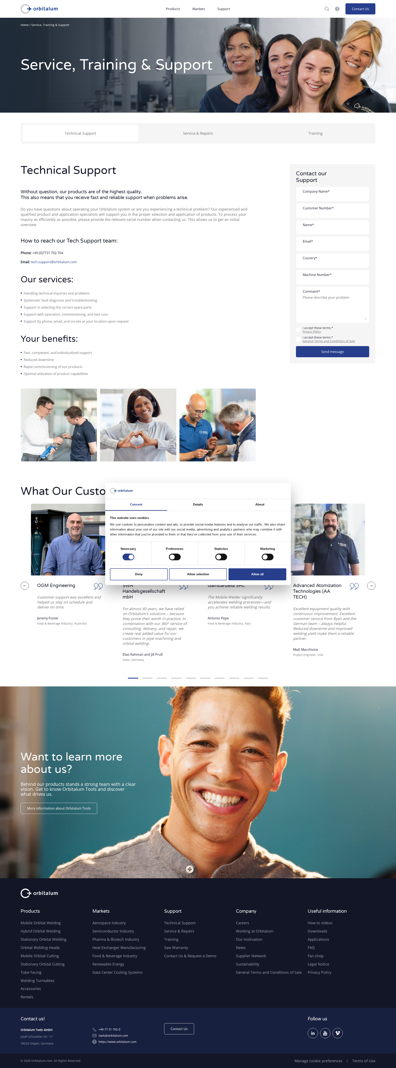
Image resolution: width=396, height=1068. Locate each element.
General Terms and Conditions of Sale (329, 341)
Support (223, 9)
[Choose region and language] (337, 9)
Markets (198, 9)
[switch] (175, 557)
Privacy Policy (312, 332)
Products (173, 9)
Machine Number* (317, 274)
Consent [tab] (136, 504)
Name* (308, 225)
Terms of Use (363, 1060)
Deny (139, 574)
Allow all (257, 574)
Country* (310, 258)
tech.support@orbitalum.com (54, 262)
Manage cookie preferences (318, 1060)
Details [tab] (198, 504)
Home (25, 25)
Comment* (311, 291)
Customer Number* (318, 208)
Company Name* (316, 191)
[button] (25, 586)
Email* (308, 241)
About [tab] (259, 504)
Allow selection (198, 574)
